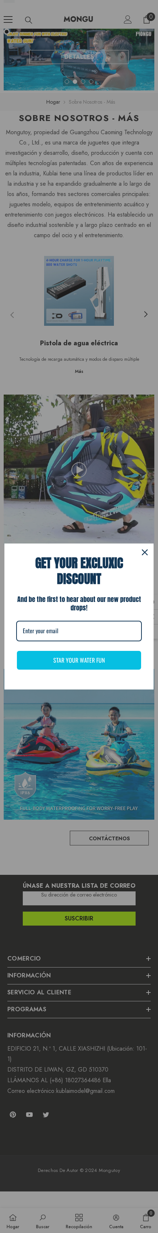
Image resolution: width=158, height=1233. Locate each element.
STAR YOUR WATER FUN (79, 660)
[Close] (145, 552)
